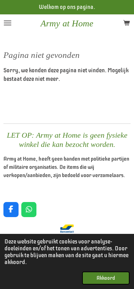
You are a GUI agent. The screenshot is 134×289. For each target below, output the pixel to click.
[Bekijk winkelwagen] (126, 23)
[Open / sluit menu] (7, 23)
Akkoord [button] (106, 278)
